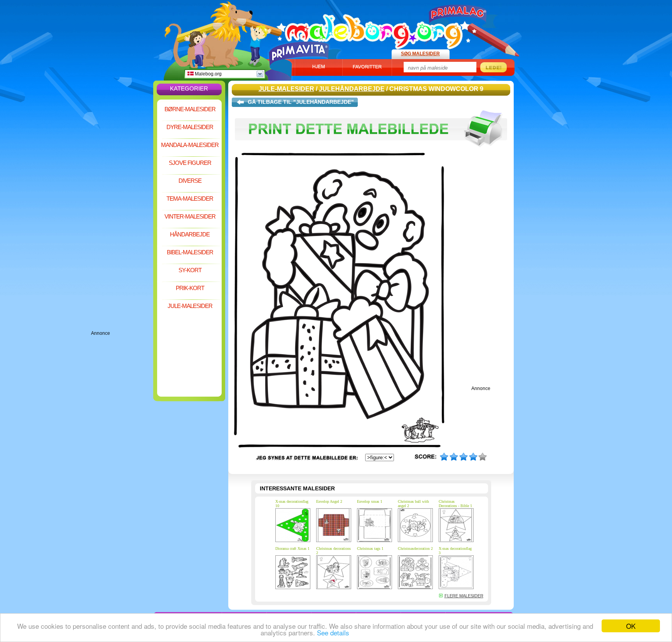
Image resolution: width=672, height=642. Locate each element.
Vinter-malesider (189, 216)
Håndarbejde (190, 234)
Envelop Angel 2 (329, 501)
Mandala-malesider (190, 145)
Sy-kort (189, 270)
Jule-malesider (190, 306)
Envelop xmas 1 (369, 501)
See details (333, 632)
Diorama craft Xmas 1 (292, 548)
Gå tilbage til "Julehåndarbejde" (301, 102)
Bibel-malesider (190, 252)
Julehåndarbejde (352, 89)
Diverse (189, 180)
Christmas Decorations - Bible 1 (455, 503)
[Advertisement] (122, 214)
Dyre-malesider (189, 127)
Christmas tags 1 (370, 548)
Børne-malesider (189, 109)
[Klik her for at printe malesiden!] (371, 151)
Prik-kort (190, 288)
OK (630, 626)
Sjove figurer (190, 162)
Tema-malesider (189, 198)
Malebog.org (208, 74)
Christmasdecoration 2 (415, 548)
